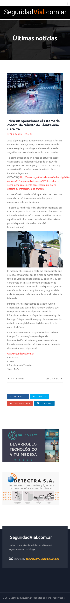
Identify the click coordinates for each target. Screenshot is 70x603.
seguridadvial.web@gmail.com (42, 559)
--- (10, 555)
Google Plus (22, 403)
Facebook (20, 396)
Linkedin (46, 403)
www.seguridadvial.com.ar (20, 353)
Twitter (41, 396)
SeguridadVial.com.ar (20, 134)
